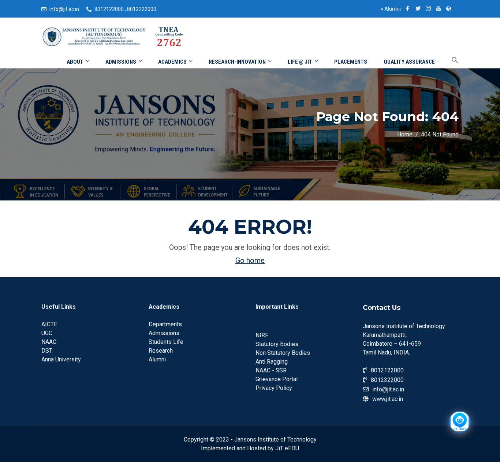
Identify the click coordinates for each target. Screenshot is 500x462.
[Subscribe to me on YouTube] (438, 9)
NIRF (261, 335)
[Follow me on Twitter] (418, 9)
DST (46, 350)
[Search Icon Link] (449, 61)
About (75, 62)
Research (161, 350)
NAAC (48, 341)
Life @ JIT (300, 62)
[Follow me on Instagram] (428, 9)
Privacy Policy (273, 387)
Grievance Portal (276, 379)
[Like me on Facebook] (407, 9)
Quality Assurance (409, 62)
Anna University (61, 359)
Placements (350, 62)
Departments (165, 324)
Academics (172, 62)
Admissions (120, 62)
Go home (250, 260)
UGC (46, 333)
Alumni (391, 9)
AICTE (49, 324)
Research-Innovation (237, 62)
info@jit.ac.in (64, 9)
